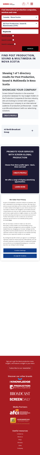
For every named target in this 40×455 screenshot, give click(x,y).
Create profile (10, 115)
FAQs (20, 440)
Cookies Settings (20, 250)
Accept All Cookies (20, 256)
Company (20, 448)
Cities (20, 445)
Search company (8, 44)
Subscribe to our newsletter (20, 368)
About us (20, 437)
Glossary (20, 442)
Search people (7, 36)
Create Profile (20, 173)
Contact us (20, 434)
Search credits (7, 40)
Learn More (20, 187)
